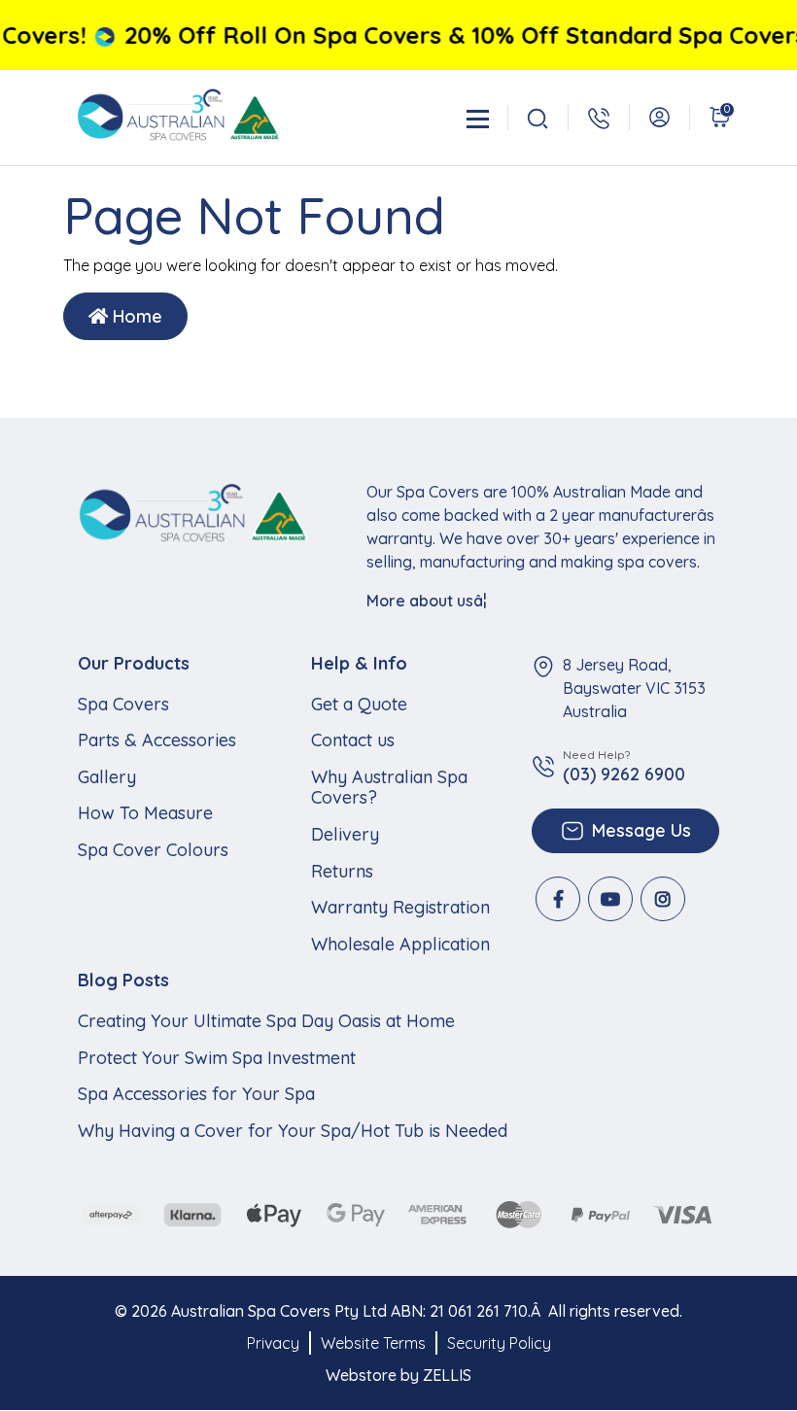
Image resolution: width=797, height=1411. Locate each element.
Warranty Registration (400, 907)
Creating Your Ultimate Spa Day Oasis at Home (266, 1021)
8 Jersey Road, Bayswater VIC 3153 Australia (634, 688)
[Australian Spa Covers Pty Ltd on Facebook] (558, 899)
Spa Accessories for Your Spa (196, 1094)
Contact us (353, 740)
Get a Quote (359, 704)
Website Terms (373, 1343)
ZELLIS (447, 1375)
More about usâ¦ (426, 600)
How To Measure (145, 813)
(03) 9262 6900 (624, 774)
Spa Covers (123, 704)
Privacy (273, 1343)
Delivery (345, 834)
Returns (342, 871)
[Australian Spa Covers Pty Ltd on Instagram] (663, 899)
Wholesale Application (400, 944)
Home (135, 316)
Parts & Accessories (157, 740)
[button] (659, 117)
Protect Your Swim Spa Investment (217, 1058)
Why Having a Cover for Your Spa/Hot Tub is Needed (292, 1131)
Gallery (107, 777)
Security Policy (499, 1343)
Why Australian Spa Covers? (389, 788)
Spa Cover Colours (153, 850)
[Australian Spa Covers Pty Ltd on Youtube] (610, 899)
